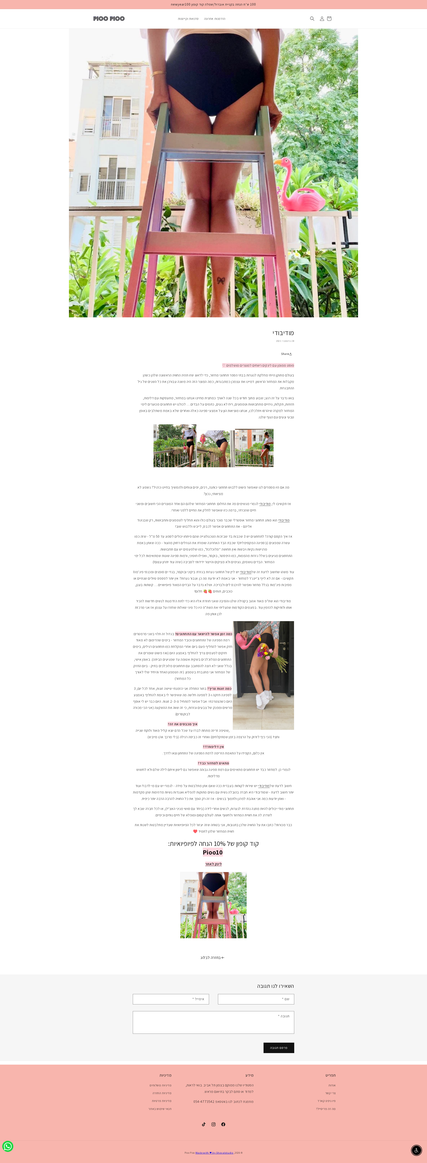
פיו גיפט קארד (327, 1101)
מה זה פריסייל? (326, 1109)
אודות (332, 1085)
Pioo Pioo (190, 1152)
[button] (312, 19)
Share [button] (285, 354)
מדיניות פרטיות (161, 1101)
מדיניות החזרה (162, 1093)
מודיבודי (265, 503)
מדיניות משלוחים (160, 1085)
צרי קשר (330, 1093)
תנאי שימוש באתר (159, 1109)
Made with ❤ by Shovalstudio (214, 1152)
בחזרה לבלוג (211, 957)
